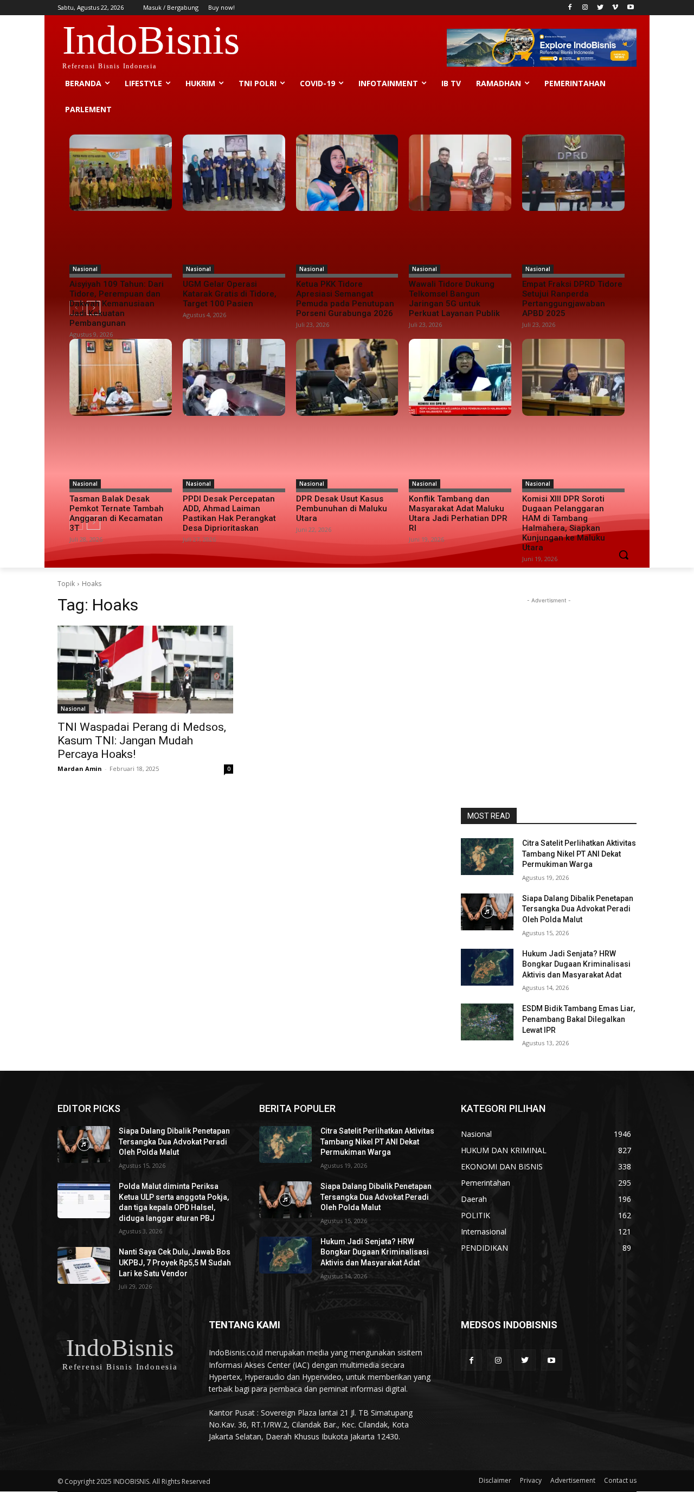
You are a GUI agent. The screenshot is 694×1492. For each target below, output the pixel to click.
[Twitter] (600, 8)
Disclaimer (495, 1480)
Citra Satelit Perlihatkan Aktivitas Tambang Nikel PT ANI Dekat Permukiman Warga (579, 854)
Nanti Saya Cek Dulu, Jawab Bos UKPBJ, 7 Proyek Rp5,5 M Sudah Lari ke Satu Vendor (175, 1262)
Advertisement (572, 1480)
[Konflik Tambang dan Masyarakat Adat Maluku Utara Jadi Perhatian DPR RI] (460, 377)
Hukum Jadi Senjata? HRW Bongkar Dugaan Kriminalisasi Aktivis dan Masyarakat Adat (576, 964)
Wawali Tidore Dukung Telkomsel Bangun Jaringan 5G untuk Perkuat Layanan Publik (454, 298)
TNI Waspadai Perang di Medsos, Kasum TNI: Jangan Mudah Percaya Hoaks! (141, 741)
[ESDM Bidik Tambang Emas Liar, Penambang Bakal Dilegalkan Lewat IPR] (487, 1022)
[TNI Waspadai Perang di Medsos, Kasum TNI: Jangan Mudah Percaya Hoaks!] (145, 669)
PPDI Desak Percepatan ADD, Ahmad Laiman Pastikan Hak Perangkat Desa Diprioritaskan (229, 513)
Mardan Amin (79, 768)
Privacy (531, 1480)
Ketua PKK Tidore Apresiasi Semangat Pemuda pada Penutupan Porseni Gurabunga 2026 (345, 298)
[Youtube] (630, 8)
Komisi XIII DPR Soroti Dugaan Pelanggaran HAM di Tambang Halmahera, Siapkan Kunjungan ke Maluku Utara (563, 523)
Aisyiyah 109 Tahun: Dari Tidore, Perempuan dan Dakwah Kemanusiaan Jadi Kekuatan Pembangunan (116, 303)
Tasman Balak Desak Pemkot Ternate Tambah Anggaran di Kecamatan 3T (116, 513)
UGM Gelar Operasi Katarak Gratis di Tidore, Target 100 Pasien (230, 293)
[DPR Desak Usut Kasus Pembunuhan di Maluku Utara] (347, 377)
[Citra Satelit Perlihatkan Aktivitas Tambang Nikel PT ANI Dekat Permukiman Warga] (487, 856)
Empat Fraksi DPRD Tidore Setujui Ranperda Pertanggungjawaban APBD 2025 (572, 298)
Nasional (85, 269)
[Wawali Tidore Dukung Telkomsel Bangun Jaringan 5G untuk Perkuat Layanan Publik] (460, 172)
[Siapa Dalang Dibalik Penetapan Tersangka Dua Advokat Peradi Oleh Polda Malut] (487, 911)
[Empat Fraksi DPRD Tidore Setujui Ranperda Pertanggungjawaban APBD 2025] (573, 172)
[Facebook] (570, 8)
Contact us (620, 1480)
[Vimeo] (615, 8)
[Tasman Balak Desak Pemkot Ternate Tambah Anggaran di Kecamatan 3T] (120, 377)
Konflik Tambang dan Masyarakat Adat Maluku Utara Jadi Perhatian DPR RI (458, 513)
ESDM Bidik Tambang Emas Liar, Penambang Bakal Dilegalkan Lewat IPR (578, 1019)
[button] (624, 555)
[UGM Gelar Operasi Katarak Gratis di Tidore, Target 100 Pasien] (234, 172)
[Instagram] (585, 8)
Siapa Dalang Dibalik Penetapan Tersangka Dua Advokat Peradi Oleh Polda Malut (577, 909)
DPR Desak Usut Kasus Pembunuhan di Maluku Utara (341, 508)
